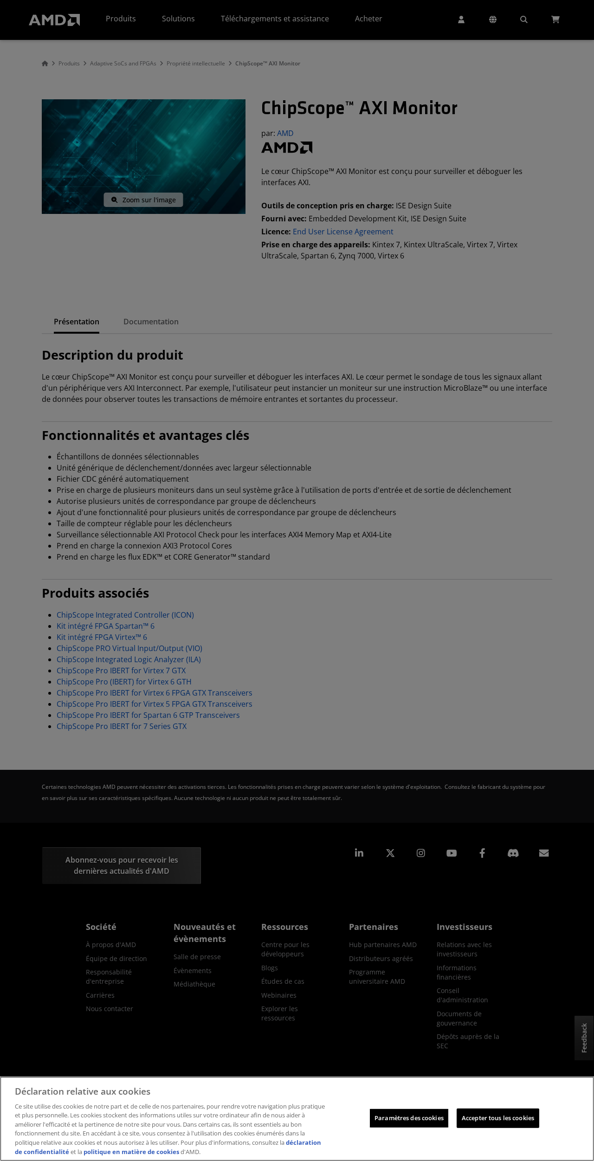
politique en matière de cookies (131, 1151)
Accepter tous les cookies (498, 1118)
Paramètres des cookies (409, 1118)
